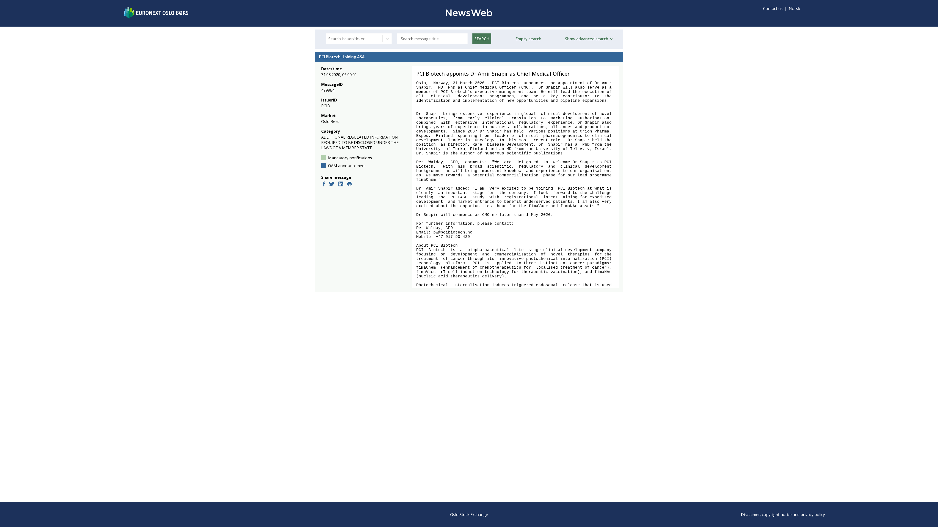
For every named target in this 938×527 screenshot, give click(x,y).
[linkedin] (340, 185)
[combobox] (328, 38)
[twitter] (331, 184)
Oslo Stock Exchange (469, 514)
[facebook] (324, 185)
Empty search (528, 38)
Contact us (773, 8)
